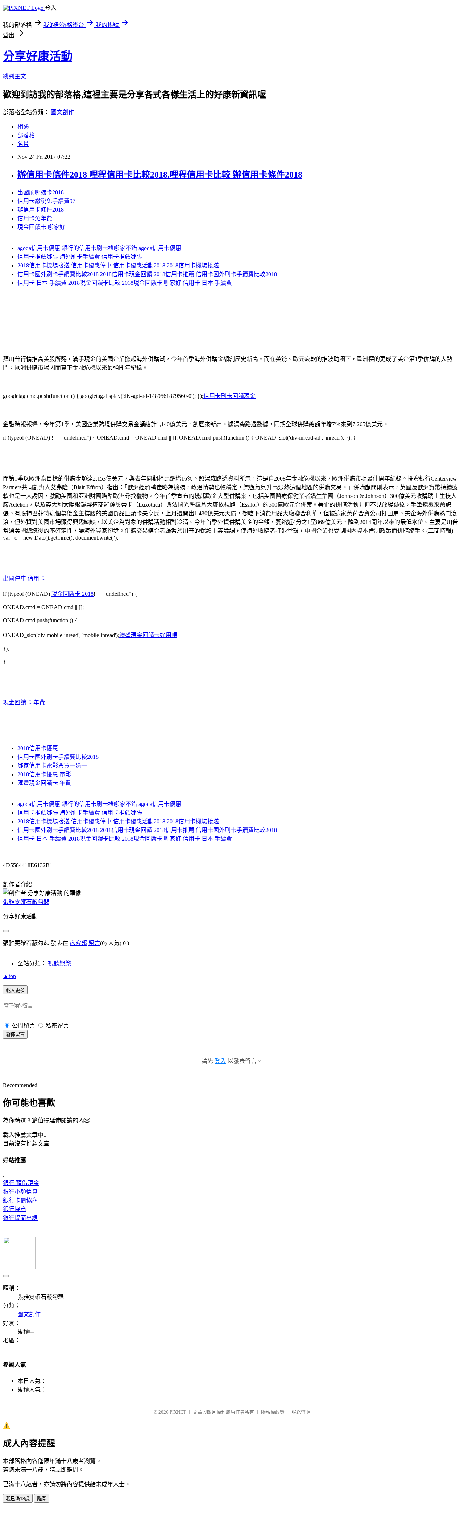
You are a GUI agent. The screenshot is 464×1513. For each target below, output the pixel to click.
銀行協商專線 (20, 1218)
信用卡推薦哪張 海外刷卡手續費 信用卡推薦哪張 (79, 257)
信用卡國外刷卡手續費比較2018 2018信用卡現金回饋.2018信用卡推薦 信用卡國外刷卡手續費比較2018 (147, 274)
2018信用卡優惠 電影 (44, 774)
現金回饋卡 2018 (72, 594)
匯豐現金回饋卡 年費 (44, 783)
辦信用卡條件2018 (40, 210)
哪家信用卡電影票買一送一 (52, 765)
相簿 (23, 127)
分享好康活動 (37, 56)
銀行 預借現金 (21, 1183)
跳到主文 (14, 76)
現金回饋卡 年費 (24, 702)
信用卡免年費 (34, 218)
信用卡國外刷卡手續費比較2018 (58, 757)
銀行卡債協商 (20, 1200)
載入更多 (15, 990)
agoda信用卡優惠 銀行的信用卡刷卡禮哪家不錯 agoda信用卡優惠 (99, 248)
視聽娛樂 (59, 963)
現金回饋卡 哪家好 (41, 227)
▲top (9, 976)
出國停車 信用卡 (24, 578)
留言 (94, 943)
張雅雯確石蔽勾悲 (26, 902)
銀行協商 (14, 1209)
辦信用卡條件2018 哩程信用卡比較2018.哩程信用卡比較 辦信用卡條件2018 (159, 174)
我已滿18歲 (18, 1498)
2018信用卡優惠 (37, 748)
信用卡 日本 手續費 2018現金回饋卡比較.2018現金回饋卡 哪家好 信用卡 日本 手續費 (124, 283)
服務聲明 (300, 1412)
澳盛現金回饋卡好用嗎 (148, 635)
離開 (41, 1498)
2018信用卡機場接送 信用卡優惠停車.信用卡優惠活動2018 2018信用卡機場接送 (118, 265)
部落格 (26, 135)
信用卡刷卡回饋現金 (229, 396)
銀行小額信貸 (20, 1192)
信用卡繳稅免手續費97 (46, 201)
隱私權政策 (273, 1412)
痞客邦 (78, 943)
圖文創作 (62, 112)
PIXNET (178, 1412)
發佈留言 (15, 1034)
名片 (23, 144)
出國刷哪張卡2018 (40, 192)
